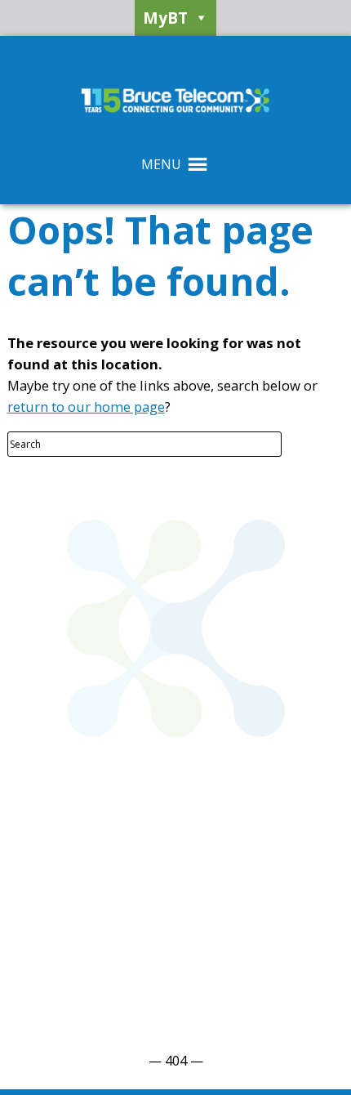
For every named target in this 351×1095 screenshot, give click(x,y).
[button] (160, 164)
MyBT (165, 18)
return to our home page (86, 406)
